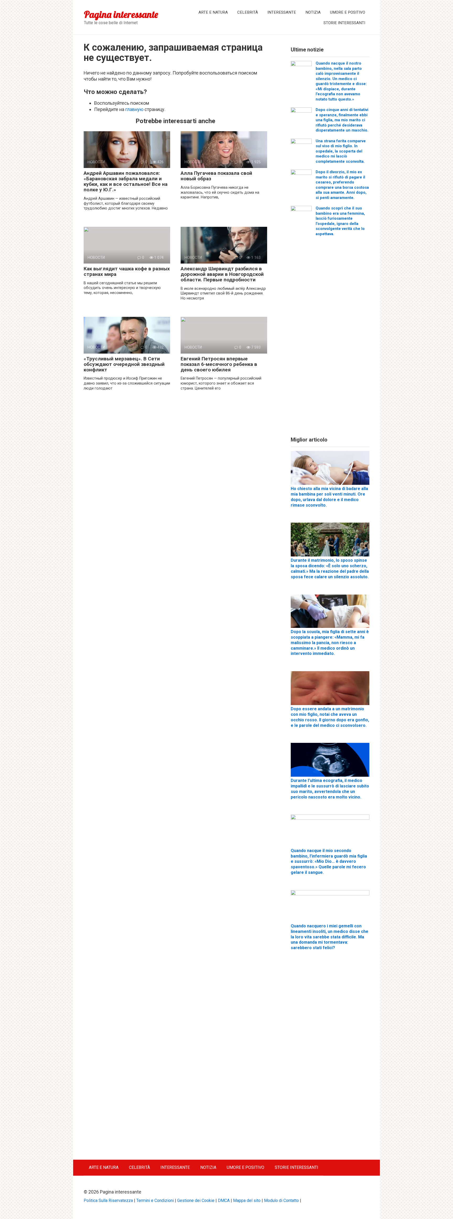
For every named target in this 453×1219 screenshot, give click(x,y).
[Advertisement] (330, 338)
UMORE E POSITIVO (347, 12)
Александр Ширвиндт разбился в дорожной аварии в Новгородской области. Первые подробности (222, 274)
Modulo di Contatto (281, 1200)
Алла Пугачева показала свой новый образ (216, 176)
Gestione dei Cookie (195, 1200)
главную (134, 109)
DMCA (224, 1200)
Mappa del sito (247, 1200)
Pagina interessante (121, 14)
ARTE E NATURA (213, 12)
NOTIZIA (313, 12)
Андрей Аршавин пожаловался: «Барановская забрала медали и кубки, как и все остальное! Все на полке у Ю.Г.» (126, 181)
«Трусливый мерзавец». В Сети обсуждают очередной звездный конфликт (124, 364)
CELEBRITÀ (247, 12)
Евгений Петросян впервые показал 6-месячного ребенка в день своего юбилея (219, 364)
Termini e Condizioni (155, 1200)
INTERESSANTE (281, 12)
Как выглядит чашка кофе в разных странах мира (127, 271)
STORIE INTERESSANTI (344, 22)
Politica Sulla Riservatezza (108, 1200)
